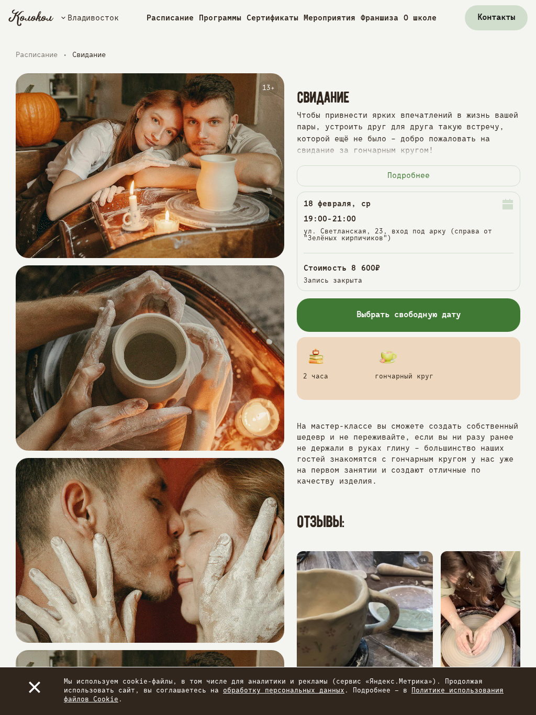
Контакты (496, 18)
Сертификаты (272, 18)
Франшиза (379, 18)
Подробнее (408, 176)
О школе (420, 18)
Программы (220, 18)
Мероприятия (329, 18)
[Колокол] (31, 17)
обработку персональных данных (283, 690)
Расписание (170, 18)
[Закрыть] (34, 687)
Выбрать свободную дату (408, 315)
